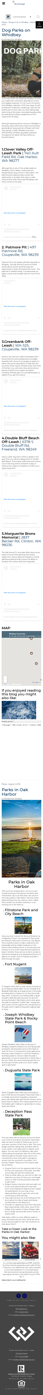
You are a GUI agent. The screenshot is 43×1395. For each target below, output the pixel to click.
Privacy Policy (29, 1300)
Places (4, 22)
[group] (21, 694)
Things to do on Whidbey (18, 22)
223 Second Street (21, 1353)
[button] (21, 710)
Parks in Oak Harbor (15, 792)
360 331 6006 (23, 1312)
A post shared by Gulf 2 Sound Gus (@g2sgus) (21, 430)
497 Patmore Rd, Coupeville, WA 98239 (20, 251)
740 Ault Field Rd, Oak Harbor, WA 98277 (20, 157)
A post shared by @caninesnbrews (16, 523)
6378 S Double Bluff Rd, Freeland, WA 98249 (19, 445)
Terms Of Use (13, 1300)
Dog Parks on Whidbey (16, 32)
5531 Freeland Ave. (21, 1309)
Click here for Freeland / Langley (21, 1376)
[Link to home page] (21, 3)
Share (39, 26)
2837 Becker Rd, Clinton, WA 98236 (21, 541)
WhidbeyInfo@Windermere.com (24, 1315)
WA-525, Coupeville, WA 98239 (20, 347)
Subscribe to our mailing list (14, 1280)
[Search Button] (38, 17)
